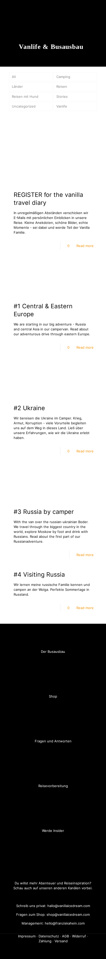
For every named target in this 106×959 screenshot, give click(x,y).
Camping (63, 77)
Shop (53, 696)
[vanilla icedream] (53, 9)
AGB (65, 936)
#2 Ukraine (29, 408)
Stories (62, 96)
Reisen (61, 86)
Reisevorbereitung (53, 786)
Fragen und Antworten (53, 741)
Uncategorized (24, 106)
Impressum (27, 936)
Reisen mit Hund (25, 96)
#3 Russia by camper (44, 511)
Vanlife (61, 106)
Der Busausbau (53, 651)
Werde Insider (53, 831)
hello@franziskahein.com (64, 923)
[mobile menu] (99, 9)
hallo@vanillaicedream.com (68, 906)
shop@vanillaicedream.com (68, 914)
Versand (61, 941)
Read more (85, 246)
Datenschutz (49, 936)
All (14, 77)
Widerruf (79, 936)
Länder (17, 86)
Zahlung (45, 941)
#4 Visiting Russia (39, 574)
